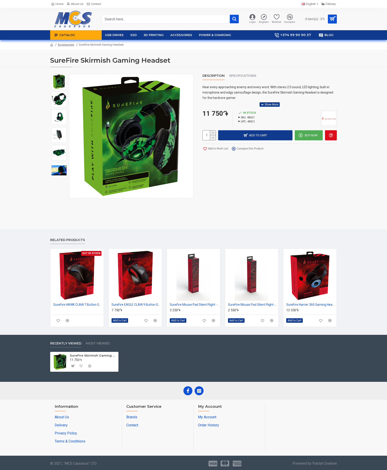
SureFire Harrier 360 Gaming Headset (310, 304)
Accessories (66, 44)
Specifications (242, 76)
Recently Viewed (65, 343)
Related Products (67, 240)
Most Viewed (98, 343)
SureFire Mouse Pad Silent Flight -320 (252, 304)
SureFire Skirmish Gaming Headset (93, 355)
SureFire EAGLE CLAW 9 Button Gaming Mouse (136, 304)
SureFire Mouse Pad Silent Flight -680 (194, 304)
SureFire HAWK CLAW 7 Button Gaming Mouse (78, 304)
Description (213, 76)
